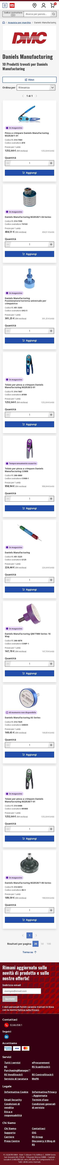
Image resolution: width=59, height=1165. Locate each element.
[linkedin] (6, 1036)
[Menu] (4, 5)
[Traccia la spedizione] (34, 5)
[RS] (12, 5)
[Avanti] (36, 96)
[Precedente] (23, 96)
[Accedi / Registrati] (44, 5)
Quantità (10, 157)
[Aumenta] (51, 163)
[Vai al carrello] (53, 5)
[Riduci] (8, 163)
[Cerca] (53, 14)
